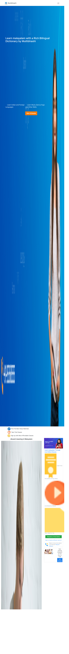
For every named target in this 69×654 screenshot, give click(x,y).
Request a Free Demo (53, 536)
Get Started (60, 560)
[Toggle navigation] (58, 3)
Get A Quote (31, 113)
